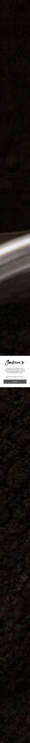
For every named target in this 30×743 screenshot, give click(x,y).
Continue (15, 381)
